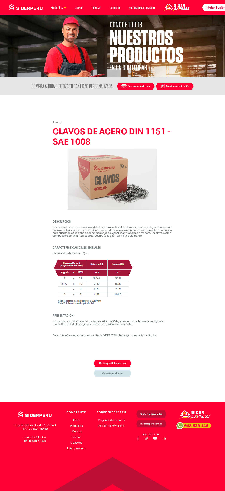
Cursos (79, 7)
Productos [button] (57, 7)
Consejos (115, 7)
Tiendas (96, 7)
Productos (76, 426)
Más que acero (76, 448)
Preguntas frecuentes (111, 420)
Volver (58, 122)
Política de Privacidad (111, 426)
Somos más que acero (142, 7)
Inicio (76, 420)
